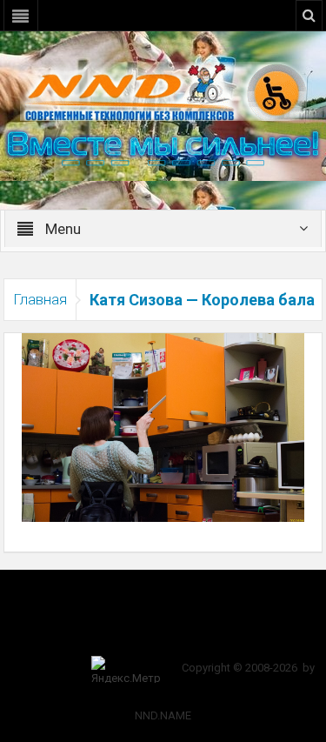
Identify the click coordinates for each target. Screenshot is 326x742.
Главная (40, 299)
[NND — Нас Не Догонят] (163, 90)
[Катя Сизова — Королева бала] (163, 426)
